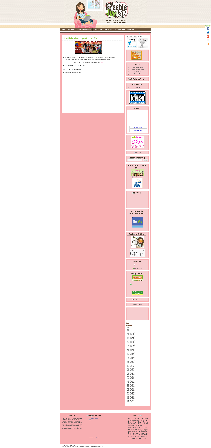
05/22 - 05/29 (130, 373)
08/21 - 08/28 (130, 356)
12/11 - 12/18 (130, 334)
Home (63, 29)
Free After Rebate (144, 420)
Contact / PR (98, 29)
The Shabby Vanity (74, 446)
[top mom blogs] (137, 288)
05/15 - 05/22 (130, 375)
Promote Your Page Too (94, 437)
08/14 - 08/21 (130, 357)
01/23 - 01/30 (130, 396)
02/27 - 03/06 (130, 389)
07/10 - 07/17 (130, 364)
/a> (141, 223)
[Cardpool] (137, 293)
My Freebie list (145, 429)
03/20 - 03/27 (130, 385)
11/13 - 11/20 (130, 340)
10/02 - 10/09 (130, 348)
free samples (140, 436)
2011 (128, 330)
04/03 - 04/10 (130, 383)
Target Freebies (139, 433)
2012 (128, 329)
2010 (128, 401)
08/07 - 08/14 (130, 358)
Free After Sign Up (136, 422)
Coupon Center (120, 29)
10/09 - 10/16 (130, 346)
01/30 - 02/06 (130, 395)
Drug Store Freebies (138, 418)
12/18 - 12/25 (130, 333)
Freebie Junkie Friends (84, 29)
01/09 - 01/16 (130, 399)
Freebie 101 (130, 29)
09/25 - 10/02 (130, 349)
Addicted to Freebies (94, 418)
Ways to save (136, 434)
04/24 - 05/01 (130, 378)
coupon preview (143, 434)
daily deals (132, 436)
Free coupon (131, 425)
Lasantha (87, 446)
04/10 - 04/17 (130, 381)
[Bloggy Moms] (137, 222)
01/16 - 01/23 (130, 397)
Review (141, 431)
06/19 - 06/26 (130, 368)
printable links (137, 438)
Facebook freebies (133, 420)
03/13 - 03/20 (130, 386)
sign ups (144, 438)
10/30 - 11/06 (130, 342)
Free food (138, 425)
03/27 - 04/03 (130, 384)
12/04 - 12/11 (130, 336)
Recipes (136, 431)
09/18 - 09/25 (130, 350)
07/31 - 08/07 (130, 360)
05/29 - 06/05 (130, 372)
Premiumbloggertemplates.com (96, 446)
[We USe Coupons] (137, 290)
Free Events (135, 423)
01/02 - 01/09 (130, 400)
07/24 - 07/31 (130, 361)
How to (139, 429)
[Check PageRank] (137, 268)
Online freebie (131, 431)
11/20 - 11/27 (130, 338)
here (102, 62)
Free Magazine (144, 423)
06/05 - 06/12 (130, 370)
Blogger (140, 304)
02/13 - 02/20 (130, 392)
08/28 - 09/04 (130, 354)
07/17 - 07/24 (130, 362)
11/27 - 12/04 (130, 337)
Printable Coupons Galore (138, 69)
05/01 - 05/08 (130, 377)
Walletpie (138, 87)
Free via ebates (144, 425)
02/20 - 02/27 (130, 391)
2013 (128, 327)
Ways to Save (108, 29)
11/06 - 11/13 (130, 341)
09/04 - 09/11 (130, 353)
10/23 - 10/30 (130, 344)
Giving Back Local (140, 427)
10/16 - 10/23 (130, 345)
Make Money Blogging (138, 67)
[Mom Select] (137, 219)
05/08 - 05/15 (130, 376)
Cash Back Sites (137, 74)
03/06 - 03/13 (130, 388)
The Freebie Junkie (72, 445)
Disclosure (71, 29)
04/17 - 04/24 (130, 380)
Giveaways (132, 427)
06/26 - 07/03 (130, 366)
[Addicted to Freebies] (94, 435)
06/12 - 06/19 (130, 369)
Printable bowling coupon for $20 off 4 (79, 38)
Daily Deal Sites (137, 71)
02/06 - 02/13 (130, 393)
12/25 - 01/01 (130, 332)
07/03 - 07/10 (130, 365)
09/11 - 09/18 (130, 352)
